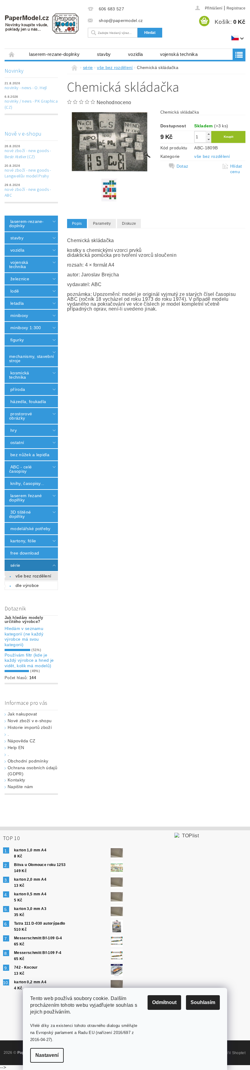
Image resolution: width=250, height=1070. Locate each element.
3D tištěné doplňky (20, 514)
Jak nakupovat (22, 714)
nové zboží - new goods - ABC (28, 193)
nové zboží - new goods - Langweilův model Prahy (28, 173)
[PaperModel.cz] (42, 23)
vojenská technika (179, 54)
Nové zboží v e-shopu (30, 720)
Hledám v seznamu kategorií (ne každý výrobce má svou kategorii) (24, 636)
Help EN (16, 747)
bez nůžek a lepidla (29, 454)
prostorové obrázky (20, 415)
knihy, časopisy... (27, 483)
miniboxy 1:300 (25, 327)
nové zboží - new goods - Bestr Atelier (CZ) (28, 154)
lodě (14, 291)
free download (24, 553)
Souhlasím (203, 1002)
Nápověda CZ (22, 740)
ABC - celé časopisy (20, 469)
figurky (17, 339)
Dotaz (182, 166)
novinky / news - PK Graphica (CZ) (31, 104)
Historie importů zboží (30, 727)
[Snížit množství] (208, 139)
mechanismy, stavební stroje (29, 358)
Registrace (236, 8)
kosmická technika (19, 375)
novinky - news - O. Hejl (26, 88)
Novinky (14, 71)
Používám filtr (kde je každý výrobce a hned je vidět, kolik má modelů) (29, 660)
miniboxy (19, 315)
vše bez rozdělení (33, 575)
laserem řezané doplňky (25, 497)
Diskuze (129, 223)
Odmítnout (164, 1002)
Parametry (102, 223)
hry (13, 430)
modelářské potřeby (30, 528)
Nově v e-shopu (23, 134)
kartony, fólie (23, 540)
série (15, 565)
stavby (104, 54)
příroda (17, 389)
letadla (17, 303)
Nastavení (47, 1055)
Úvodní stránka (12, 54)
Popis (77, 223)
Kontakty (16, 779)
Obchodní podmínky (28, 761)
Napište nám (20, 786)
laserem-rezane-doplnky (54, 54)
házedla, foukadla (28, 401)
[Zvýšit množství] (208, 134)
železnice (19, 278)
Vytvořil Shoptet (231, 1053)
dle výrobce (27, 585)
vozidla (135, 54)
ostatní (17, 442)
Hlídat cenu (236, 169)
